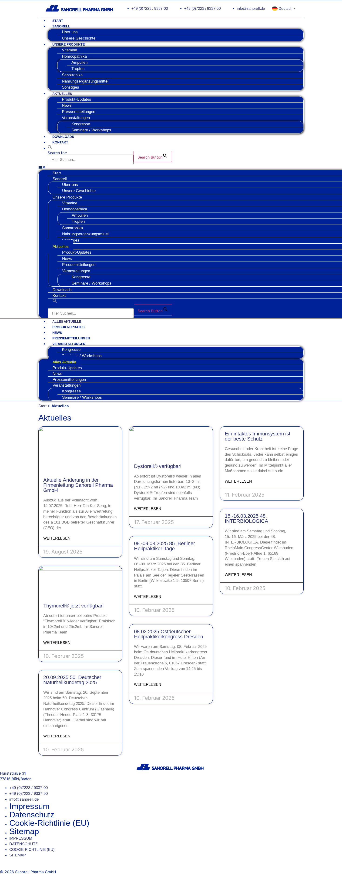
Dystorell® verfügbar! (157, 466)
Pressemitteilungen (71, 338)
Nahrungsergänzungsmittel (85, 81)
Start (57, 21)
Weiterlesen (56, 538)
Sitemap (24, 831)
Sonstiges (70, 87)
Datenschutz (31, 814)
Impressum (29, 806)
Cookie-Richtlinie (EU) (49, 822)
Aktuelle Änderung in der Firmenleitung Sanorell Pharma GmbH (78, 485)
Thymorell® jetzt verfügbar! (73, 606)
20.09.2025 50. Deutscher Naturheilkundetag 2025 (72, 679)
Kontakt (60, 142)
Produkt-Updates (76, 99)
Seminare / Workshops (91, 130)
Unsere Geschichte (78, 38)
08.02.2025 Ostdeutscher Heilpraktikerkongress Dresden (168, 634)
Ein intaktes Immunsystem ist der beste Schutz (257, 436)
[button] (50, 148)
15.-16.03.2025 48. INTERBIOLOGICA (246, 518)
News (57, 333)
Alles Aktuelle (66, 321)
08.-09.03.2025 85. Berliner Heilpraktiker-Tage (164, 545)
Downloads (63, 137)
